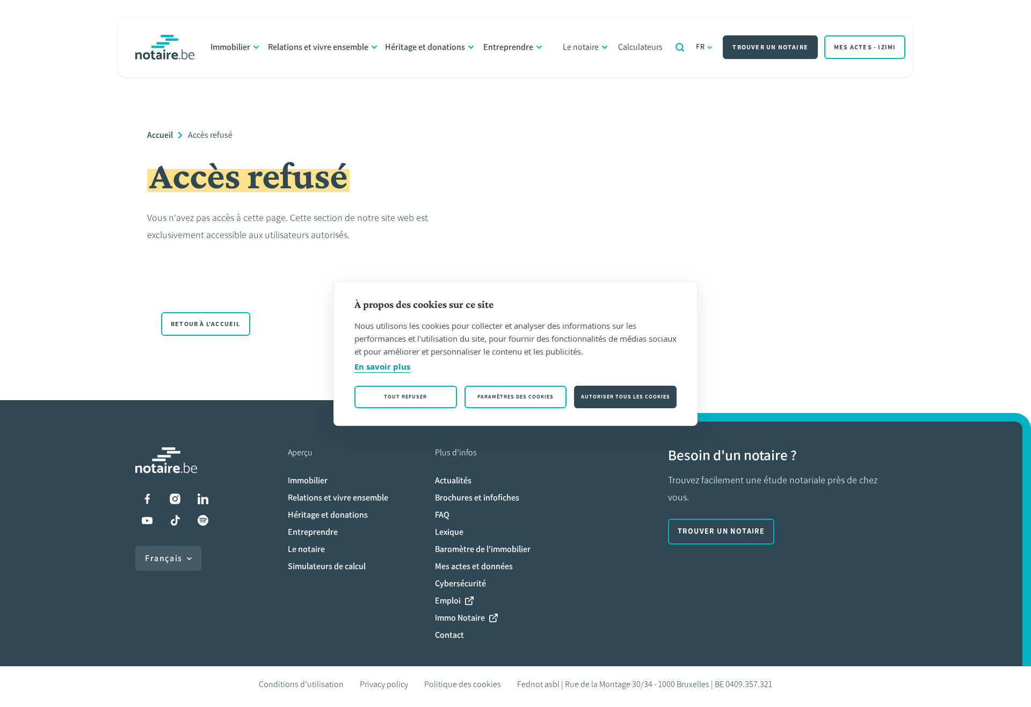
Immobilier (230, 47)
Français (164, 558)
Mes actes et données (474, 566)
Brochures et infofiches (477, 497)
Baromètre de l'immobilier (483, 549)
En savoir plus (382, 366)
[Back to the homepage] (164, 47)
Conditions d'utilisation (301, 684)
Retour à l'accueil (206, 324)
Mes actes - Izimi (865, 47)
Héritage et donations (425, 47)
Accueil (160, 135)
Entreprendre (508, 47)
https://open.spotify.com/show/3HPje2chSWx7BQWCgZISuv (203, 520)
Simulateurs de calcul (327, 566)
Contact (449, 635)
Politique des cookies (462, 684)
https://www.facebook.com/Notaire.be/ (147, 498)
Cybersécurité (460, 583)
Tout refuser (405, 396)
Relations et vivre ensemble (318, 47)
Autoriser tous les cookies (625, 396)
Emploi (448, 600)
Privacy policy (384, 684)
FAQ (442, 515)
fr (701, 46)
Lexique (449, 532)
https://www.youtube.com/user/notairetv (147, 520)
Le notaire (581, 47)
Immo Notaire (460, 618)
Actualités (453, 480)
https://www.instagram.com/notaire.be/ (175, 498)
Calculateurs (640, 47)
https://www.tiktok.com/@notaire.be (175, 520)
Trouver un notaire (770, 47)
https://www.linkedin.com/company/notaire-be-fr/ (203, 498)
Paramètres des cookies (515, 396)
